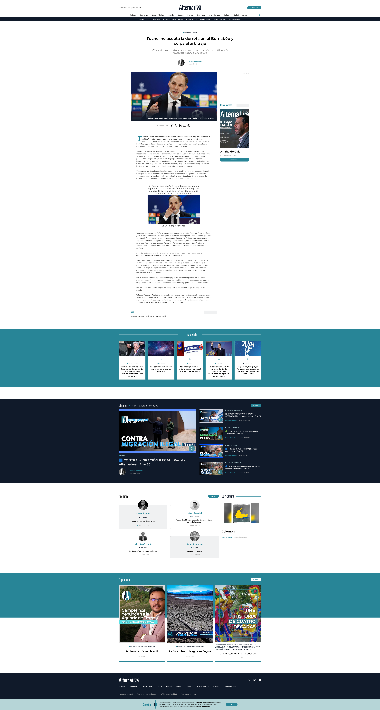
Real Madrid (150, 316)
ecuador (220, 363)
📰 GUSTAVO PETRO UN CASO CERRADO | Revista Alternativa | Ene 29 (243, 415)
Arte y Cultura (214, 15)
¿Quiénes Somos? (126, 694)
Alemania (195, 516)
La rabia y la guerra (194, 551)
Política (133, 15)
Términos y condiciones (146, 694)
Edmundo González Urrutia (173, 19)
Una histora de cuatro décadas (238, 653)
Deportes (201, 15)
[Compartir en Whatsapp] (189, 125)
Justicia (171, 15)
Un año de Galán (231, 151)
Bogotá (181, 15)
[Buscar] (260, 15)
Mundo (190, 15)
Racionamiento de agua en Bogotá (190, 651)
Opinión (227, 15)
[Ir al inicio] (190, 7)
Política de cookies (188, 694)
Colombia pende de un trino (143, 521)
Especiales (125, 580)
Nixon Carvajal (195, 513)
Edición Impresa (240, 15)
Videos (123, 406)
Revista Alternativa (195, 61)
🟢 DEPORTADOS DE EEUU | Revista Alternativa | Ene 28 (241, 432)
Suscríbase (254, 8)
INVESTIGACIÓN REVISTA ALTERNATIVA (142, 646)
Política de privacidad (168, 694)
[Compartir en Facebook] (172, 125)
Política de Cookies (203, 706)
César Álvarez (143, 513)
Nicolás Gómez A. (143, 544)
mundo (122, 455)
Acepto (232, 704)
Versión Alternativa (234, 410)
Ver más (255, 406)
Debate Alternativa (219, 19)
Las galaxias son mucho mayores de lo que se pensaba (161, 369)
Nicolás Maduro (191, 19)
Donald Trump (234, 19)
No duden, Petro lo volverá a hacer (143, 551)
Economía (144, 15)
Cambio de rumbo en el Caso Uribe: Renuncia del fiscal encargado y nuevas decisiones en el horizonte (132, 371)
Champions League (190, 32)
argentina (248, 363)
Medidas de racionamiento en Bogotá (190, 646)
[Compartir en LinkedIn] (180, 125)
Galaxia (162, 363)
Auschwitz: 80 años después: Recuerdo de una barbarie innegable (194, 521)
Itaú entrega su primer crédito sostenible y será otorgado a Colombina (190, 369)
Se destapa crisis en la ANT (141, 651)
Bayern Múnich (161, 316)
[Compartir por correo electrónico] (184, 125)
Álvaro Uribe (133, 363)
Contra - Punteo (233, 427)
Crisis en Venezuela (153, 19)
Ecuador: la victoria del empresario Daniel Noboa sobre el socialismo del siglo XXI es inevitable (218, 371)
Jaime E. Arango (194, 544)
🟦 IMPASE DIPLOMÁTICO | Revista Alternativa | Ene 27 (241, 450)
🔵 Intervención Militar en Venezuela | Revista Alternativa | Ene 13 (242, 467)
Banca (191, 363)
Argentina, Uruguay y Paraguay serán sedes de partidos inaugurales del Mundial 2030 (248, 370)
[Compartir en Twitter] (176, 125)
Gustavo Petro (205, 19)
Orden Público (158, 15)
